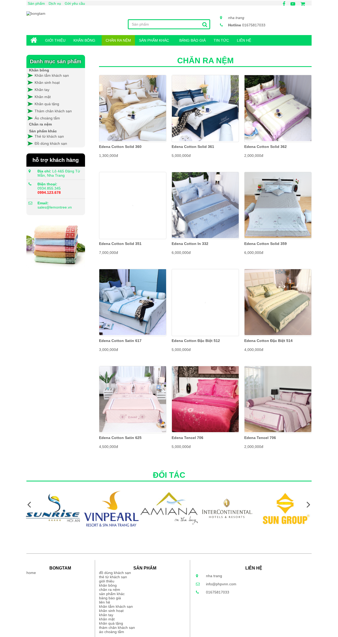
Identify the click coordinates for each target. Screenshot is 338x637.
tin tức (221, 40)
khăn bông (84, 40)
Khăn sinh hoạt (47, 82)
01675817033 (246, 25)
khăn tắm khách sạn (116, 606)
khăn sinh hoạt (111, 611)
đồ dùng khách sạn (115, 573)
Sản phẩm (36, 3)
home (33, 40)
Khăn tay (42, 90)
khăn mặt (107, 619)
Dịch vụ (55, 3)
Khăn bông (39, 70)
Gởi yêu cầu (75, 3)
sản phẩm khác (154, 40)
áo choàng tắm (111, 632)
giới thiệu (55, 40)
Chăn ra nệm (40, 124)
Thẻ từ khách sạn (49, 136)
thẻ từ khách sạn (113, 577)
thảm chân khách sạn (117, 627)
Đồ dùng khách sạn (51, 143)
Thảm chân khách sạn (53, 111)
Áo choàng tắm (47, 118)
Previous (29, 504)
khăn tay (106, 615)
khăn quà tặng (111, 623)
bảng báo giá (192, 40)
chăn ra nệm (118, 40)
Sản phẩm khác (43, 131)
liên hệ (244, 40)
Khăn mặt (43, 97)
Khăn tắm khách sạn (51, 75)
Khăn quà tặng (47, 104)
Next (308, 504)
